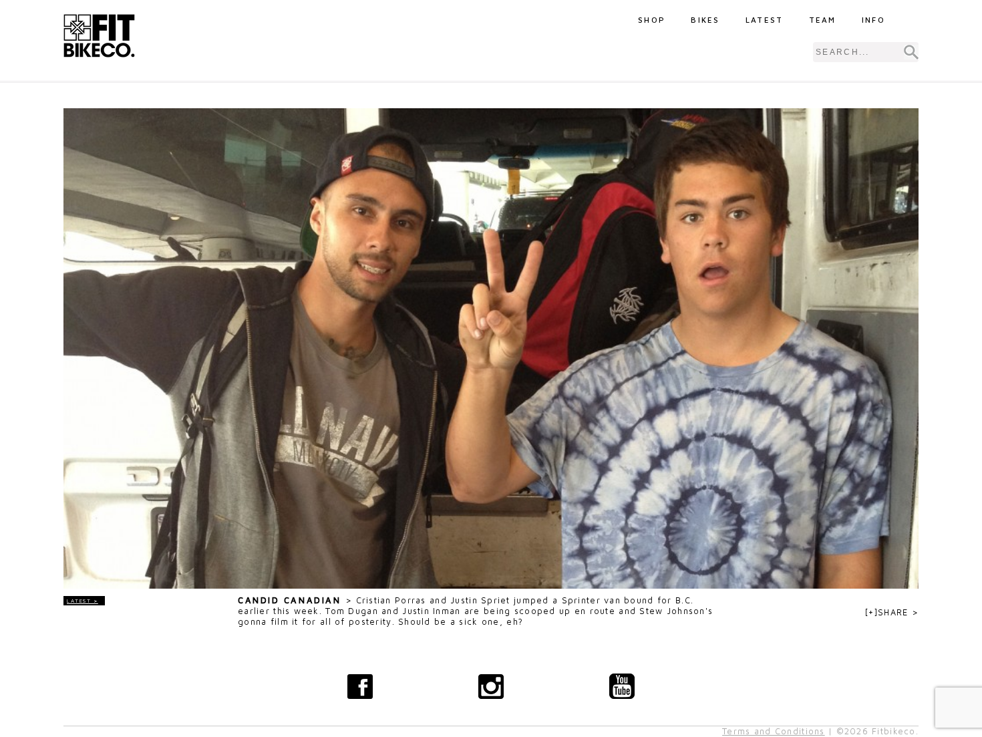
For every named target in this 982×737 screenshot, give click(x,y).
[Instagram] (491, 686)
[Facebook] (360, 686)
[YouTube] (622, 686)
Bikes (705, 19)
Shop (651, 19)
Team (822, 19)
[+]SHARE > (892, 612)
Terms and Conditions (773, 731)
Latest (765, 19)
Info (873, 19)
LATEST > (82, 600)
